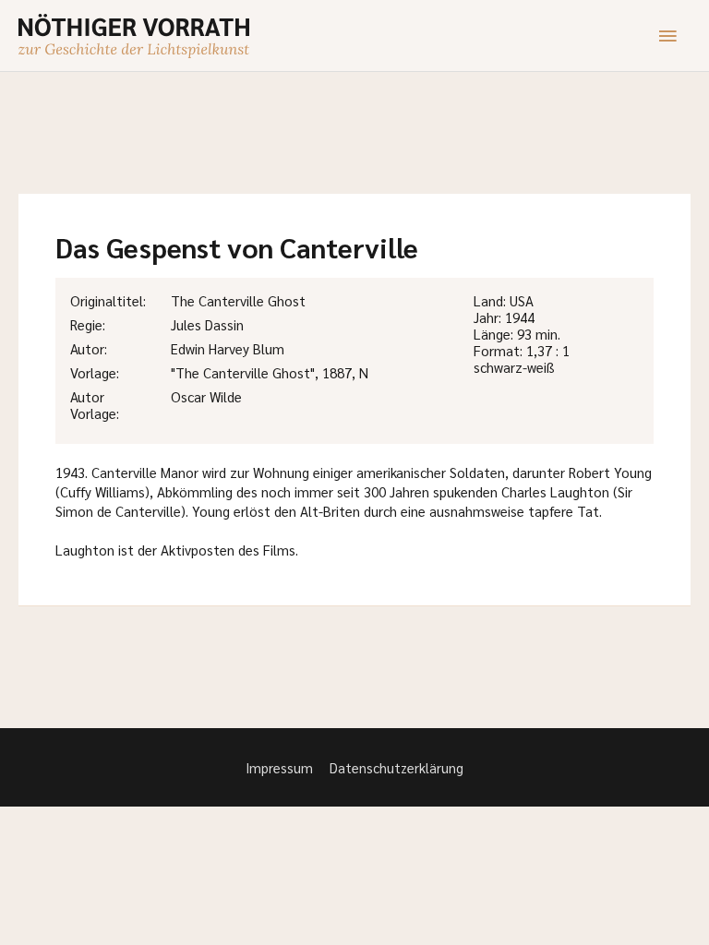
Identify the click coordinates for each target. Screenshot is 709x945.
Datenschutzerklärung (396, 767)
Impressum (279, 767)
